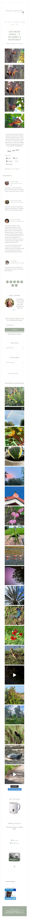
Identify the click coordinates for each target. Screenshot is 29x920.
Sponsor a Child (10, 887)
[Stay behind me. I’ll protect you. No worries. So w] (14, 774)
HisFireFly (13, 181)
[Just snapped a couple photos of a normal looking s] (14, 575)
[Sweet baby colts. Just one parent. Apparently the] (14, 655)
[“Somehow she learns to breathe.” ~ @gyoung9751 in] (14, 714)
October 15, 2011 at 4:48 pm (17, 221)
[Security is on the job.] (14, 496)
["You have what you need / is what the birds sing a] (14, 734)
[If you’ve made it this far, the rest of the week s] (14, 754)
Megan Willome (14, 200)
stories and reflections (14, 168)
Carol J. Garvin (14, 219)
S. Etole (12, 261)
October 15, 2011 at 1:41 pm (16, 202)
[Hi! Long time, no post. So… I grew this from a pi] (14, 535)
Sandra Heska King (14, 12)
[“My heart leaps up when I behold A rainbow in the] (14, 416)
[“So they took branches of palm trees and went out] (14, 595)
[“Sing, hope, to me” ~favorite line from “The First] (14, 635)
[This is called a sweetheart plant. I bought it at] (14, 456)
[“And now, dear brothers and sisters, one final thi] (14, 396)
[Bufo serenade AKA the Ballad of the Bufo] (14, 675)
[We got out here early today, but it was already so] (14, 555)
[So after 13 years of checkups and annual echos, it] (14, 516)
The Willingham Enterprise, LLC (13, 911)
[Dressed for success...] (14, 615)
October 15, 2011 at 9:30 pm (17, 263)
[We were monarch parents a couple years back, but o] (14, 436)
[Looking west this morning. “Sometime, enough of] (14, 476)
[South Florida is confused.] (14, 694)
